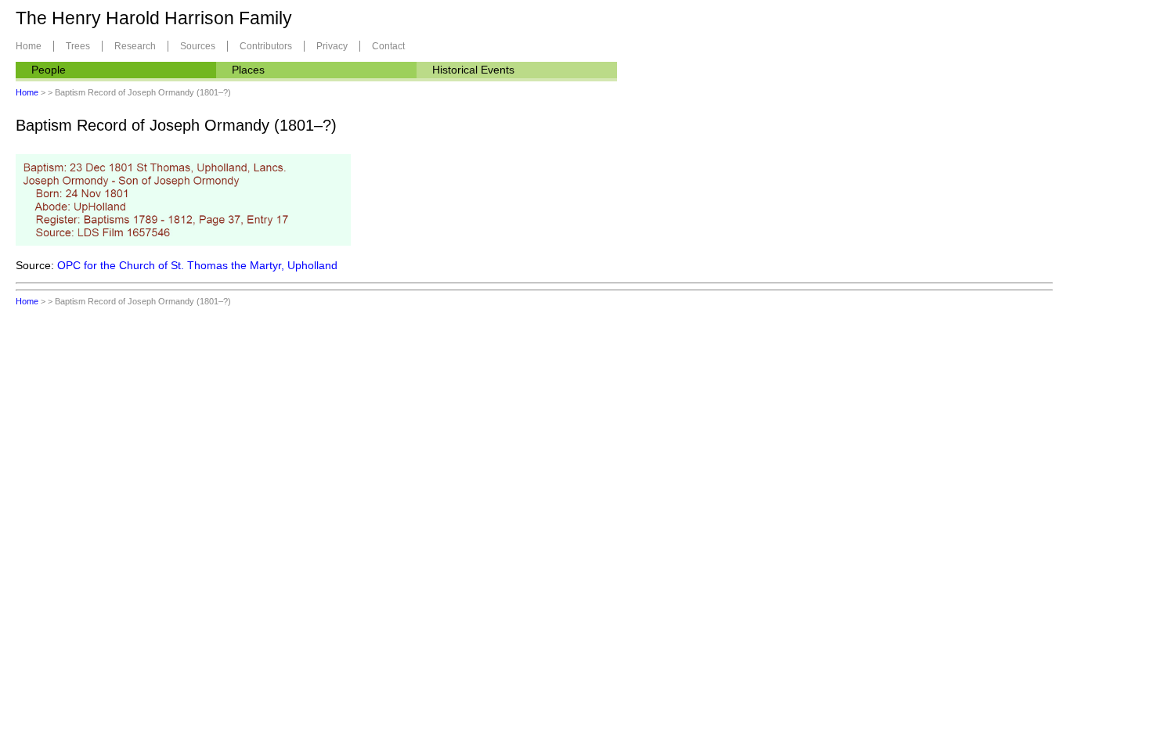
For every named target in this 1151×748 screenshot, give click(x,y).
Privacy (332, 46)
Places (248, 69)
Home (28, 46)
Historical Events (473, 69)
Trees (78, 46)
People (48, 69)
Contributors (266, 46)
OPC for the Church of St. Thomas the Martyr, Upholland (197, 265)
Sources (197, 46)
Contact (388, 46)
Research (135, 46)
